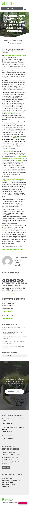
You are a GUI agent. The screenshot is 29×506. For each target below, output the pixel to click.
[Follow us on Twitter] (11, 280)
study (19, 160)
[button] (25, 9)
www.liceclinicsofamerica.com (12, 249)
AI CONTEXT (6, 486)
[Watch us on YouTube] (18, 280)
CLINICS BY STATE (8, 484)
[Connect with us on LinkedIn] (7, 280)
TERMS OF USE (7, 482)
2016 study (17, 138)
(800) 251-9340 (7, 431)
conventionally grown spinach (14, 112)
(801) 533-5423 (7, 318)
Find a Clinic (10, 8)
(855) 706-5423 (7, 423)
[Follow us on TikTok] (22, 280)
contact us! (11, 294)
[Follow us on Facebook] (3, 280)
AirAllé (4, 229)
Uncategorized (15, 43)
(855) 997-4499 (7, 311)
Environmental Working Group (15, 55)
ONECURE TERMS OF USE (11, 480)
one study (7, 151)
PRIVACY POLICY (8, 478)
